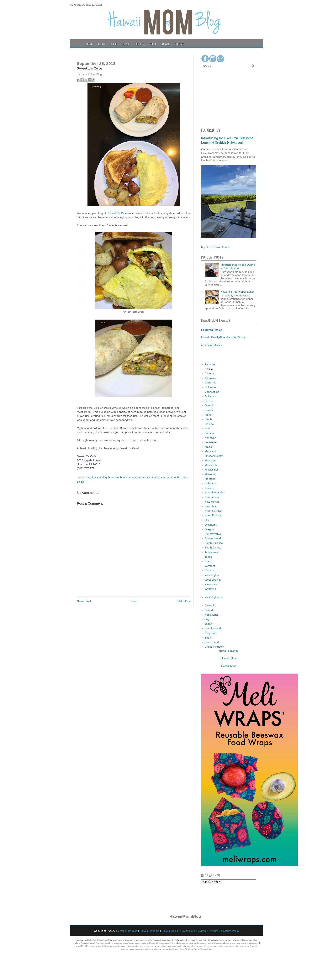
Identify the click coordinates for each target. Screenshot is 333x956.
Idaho (208, 414)
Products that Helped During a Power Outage (237, 266)
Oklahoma (211, 524)
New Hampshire (214, 492)
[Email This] (79, 80)
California (210, 382)
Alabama (210, 364)
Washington (212, 575)
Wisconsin (211, 584)
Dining (113, 44)
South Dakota (213, 547)
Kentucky (210, 437)
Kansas (209, 432)
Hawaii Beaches (228, 650)
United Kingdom (214, 646)
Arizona (209, 373)
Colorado (210, 387)
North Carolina (213, 510)
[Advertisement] (212, 98)
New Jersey (212, 497)
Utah (207, 561)
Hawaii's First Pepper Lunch (237, 291)
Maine (208, 446)
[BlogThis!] (82, 80)
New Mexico (212, 501)
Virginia (209, 570)
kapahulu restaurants (160, 477)
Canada (209, 610)
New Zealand (213, 628)
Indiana (209, 423)
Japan (208, 623)
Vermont (210, 565)
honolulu (113, 477)
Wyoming (210, 588)
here (191, 949)
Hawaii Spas (228, 665)
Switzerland (212, 642)
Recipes (139, 44)
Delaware (210, 396)
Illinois (208, 419)
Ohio (207, 520)
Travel (165, 44)
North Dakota (213, 515)
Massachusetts (214, 455)
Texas (208, 556)
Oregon (209, 529)
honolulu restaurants (132, 477)
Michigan (210, 460)
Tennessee (211, 552)
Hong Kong (211, 614)
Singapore (211, 633)
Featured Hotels (211, 329)
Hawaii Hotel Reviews (193, 930)
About (101, 44)
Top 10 (152, 44)
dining (103, 477)
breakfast (92, 477)
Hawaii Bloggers (149, 930)
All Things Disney (211, 345)
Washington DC (214, 597)
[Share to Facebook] (90, 80)
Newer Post (84, 601)
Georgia (209, 405)
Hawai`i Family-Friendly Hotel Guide (223, 337)
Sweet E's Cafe (117, 213)
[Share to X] (86, 80)
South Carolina (214, 542)
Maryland (210, 451)
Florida (209, 401)
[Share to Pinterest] (93, 80)
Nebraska (210, 483)
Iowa (207, 428)
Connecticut (212, 391)
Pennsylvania (213, 533)
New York (210, 506)
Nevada (209, 488)
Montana (210, 478)
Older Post (184, 601)
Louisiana (210, 442)
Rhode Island (213, 538)
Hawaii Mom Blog (126, 930)
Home (89, 44)
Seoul (208, 637)
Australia (210, 605)
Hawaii (126, 44)
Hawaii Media (170, 930)
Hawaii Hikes (228, 658)
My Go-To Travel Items (215, 247)
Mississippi (211, 469)
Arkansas (210, 378)
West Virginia (213, 579)
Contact (180, 44)
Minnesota (211, 465)
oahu (177, 477)
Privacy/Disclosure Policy (224, 930)
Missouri (210, 474)
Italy (207, 619)
